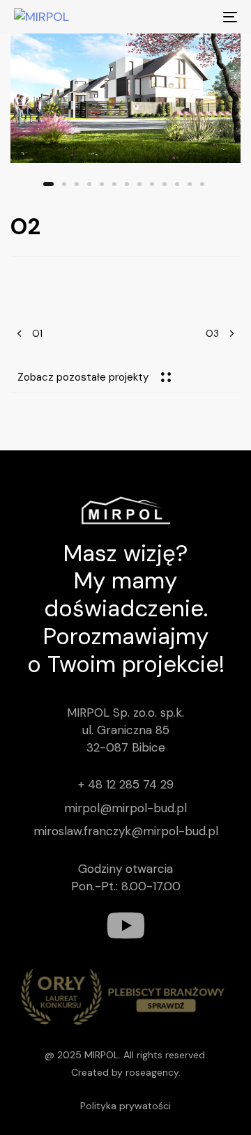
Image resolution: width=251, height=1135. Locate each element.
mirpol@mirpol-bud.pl (125, 808)
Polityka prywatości (125, 1105)
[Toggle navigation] (199, 16)
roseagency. (153, 1072)
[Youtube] (125, 925)
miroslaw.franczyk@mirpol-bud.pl (125, 831)
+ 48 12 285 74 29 (126, 784)
